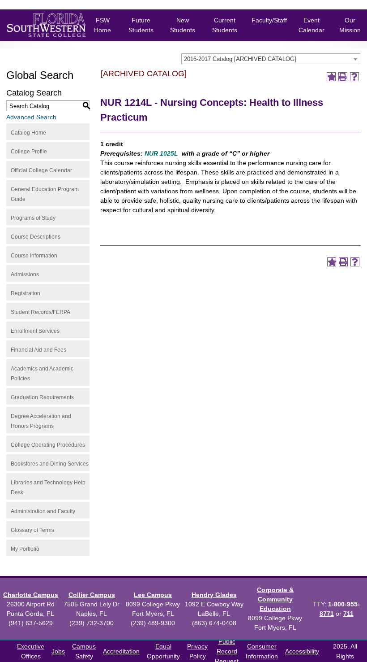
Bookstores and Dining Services (50, 464)
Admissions (25, 274)
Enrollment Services (35, 331)
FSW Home (102, 25)
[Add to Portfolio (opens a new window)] (331, 76)
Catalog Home (28, 133)
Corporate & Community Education (275, 599)
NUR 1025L (161, 153)
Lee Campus (153, 594)
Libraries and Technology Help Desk (48, 487)
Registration (25, 293)
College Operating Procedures (48, 445)
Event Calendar (311, 25)
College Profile (29, 151)
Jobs (58, 651)
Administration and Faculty (43, 511)
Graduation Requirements (42, 397)
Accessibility (302, 651)
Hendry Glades (214, 594)
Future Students (141, 25)
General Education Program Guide (45, 194)
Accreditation (121, 651)
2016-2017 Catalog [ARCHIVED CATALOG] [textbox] (240, 59)
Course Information (34, 256)
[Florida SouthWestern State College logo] (39, 25)
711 (348, 613)
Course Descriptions (35, 237)
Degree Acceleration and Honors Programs (41, 421)
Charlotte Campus (30, 594)
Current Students (224, 25)
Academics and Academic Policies (42, 374)
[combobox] (270, 58)
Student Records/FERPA (40, 312)
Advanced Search (31, 117)
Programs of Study (33, 218)
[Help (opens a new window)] (354, 76)
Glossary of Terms (32, 530)
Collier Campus (91, 594)
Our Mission (350, 25)
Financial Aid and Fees (38, 350)
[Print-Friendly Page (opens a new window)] (342, 76)
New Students (182, 25)
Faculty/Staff (269, 20)
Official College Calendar (41, 170)
